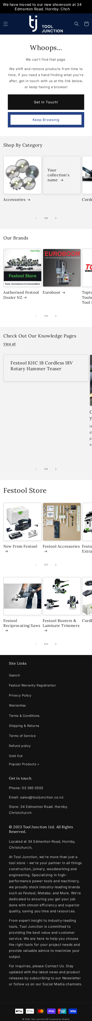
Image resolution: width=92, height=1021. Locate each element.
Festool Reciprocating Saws (21, 623)
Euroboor (52, 292)
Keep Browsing (46, 120)
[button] (5, 24)
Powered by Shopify (59, 1019)
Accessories (14, 199)
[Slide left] (36, 218)
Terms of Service (22, 736)
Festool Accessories (61, 546)
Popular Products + (24, 764)
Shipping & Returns (24, 726)
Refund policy (20, 746)
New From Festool (20, 546)
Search (14, 675)
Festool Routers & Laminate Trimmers (61, 623)
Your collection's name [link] (58, 175)
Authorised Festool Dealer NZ (21, 295)
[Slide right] (56, 218)
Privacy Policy (20, 695)
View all (9, 344)
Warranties (17, 705)
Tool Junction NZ (39, 1019)
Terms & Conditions (24, 715)
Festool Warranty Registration (32, 685)
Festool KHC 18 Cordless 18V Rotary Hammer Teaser (41, 365)
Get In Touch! (46, 102)
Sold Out (16, 756)
